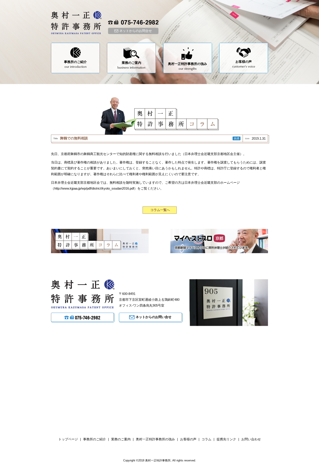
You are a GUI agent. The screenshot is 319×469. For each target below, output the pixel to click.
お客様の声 (188, 439)
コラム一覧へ (160, 210)
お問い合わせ (251, 439)
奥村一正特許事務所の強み (155, 439)
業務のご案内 (121, 439)
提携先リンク (226, 439)
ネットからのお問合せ (135, 31)
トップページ (68, 439)
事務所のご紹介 (94, 439)
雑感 (236, 138)
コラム (206, 439)
